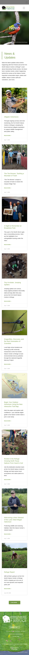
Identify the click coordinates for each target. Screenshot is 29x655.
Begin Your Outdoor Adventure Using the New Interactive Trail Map (13, 404)
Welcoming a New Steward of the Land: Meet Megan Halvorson (14, 520)
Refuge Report (9, 572)
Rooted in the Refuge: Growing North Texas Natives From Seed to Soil (13, 461)
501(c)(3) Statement (14, 647)
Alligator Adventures (11, 117)
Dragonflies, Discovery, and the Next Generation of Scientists (14, 341)
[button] (27, 2)
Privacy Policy (14, 649)
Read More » (7, 135)
